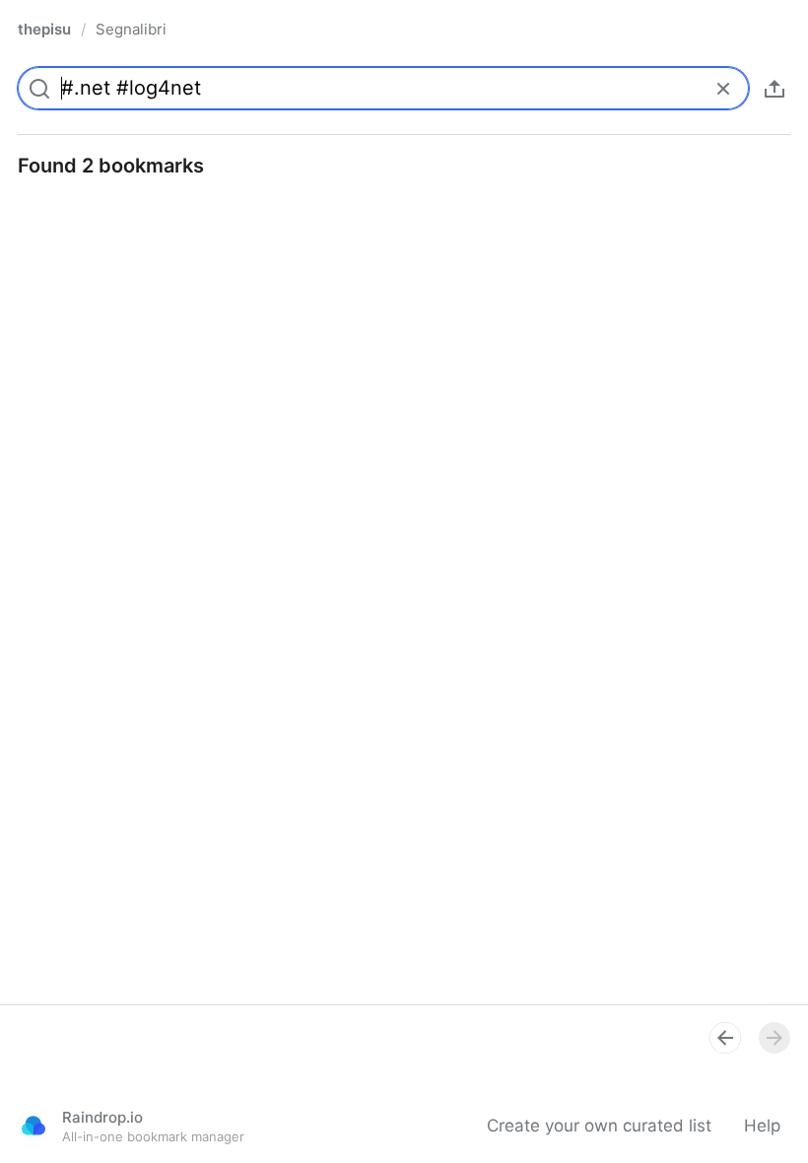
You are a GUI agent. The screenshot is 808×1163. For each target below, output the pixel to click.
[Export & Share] (774, 88)
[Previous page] (725, 1038)
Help (762, 1125)
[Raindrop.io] (33, 1125)
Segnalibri (131, 29)
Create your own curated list (599, 1125)
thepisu (44, 29)
